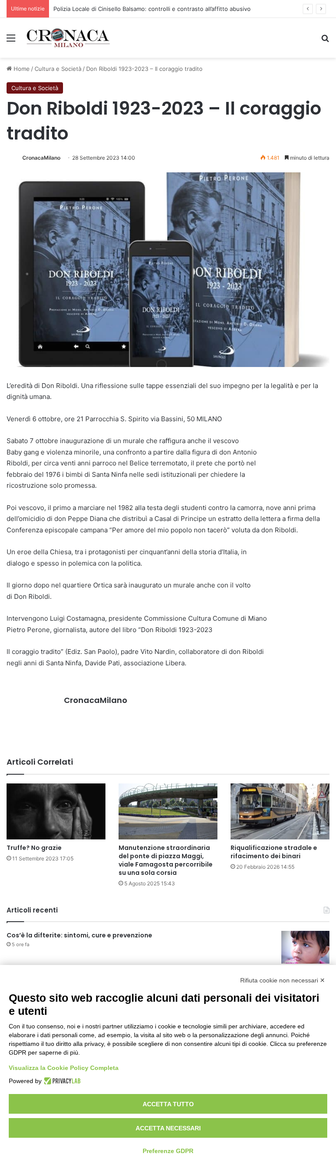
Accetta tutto (168, 1104)
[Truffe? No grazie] (56, 811)
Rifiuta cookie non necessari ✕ (282, 980)
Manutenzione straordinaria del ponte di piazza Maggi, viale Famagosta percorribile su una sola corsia (166, 860)
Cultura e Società (58, 68)
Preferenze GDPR (168, 1150)
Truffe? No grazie (34, 847)
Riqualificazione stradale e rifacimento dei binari (274, 851)
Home (21, 68)
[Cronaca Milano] (68, 38)
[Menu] (11, 41)
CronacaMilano (41, 157)
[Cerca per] (325, 41)
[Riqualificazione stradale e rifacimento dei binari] (280, 811)
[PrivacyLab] (61, 1081)
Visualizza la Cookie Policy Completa (64, 1067)
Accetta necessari (168, 1128)
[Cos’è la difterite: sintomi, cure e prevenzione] (305, 947)
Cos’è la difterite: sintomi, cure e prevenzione (79, 935)
